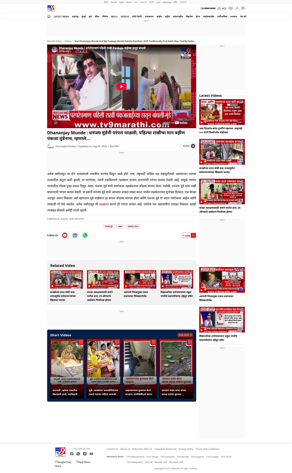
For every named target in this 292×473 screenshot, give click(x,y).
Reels (114, 16)
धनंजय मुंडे (109, 226)
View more (184, 334)
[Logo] (50, 8)
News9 (114, 2)
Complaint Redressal (165, 448)
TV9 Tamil (226, 456)
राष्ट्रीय (167, 16)
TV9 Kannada (167, 456)
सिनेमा (105, 16)
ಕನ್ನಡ (121, 2)
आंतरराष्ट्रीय (178, 16)
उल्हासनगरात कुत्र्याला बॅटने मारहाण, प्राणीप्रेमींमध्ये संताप (138, 392)
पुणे (90, 16)
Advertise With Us (142, 448)
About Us (125, 448)
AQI (224, 8)
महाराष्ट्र (75, 16)
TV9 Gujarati (197, 456)
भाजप (120, 226)
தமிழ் (158, 2)
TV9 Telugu (152, 456)
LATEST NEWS (61, 16)
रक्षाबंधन (104, 204)
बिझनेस (189, 16)
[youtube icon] (65, 235)
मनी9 (175, 2)
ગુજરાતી (143, 2)
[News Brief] (208, 8)
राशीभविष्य (222, 16)
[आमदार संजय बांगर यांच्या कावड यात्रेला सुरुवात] (176, 369)
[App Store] (85, 464)
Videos (125, 16)
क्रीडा (97, 16)
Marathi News (54, 41)
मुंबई (84, 16)
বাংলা (135, 2)
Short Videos (60, 335)
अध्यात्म (233, 16)
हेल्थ (198, 16)
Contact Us (112, 448)
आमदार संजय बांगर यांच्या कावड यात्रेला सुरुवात (174, 392)
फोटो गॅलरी (137, 16)
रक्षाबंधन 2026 (133, 226)
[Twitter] (78, 454)
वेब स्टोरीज (245, 16)
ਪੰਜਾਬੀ (151, 2)
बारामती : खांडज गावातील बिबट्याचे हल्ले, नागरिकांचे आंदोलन (65, 392)
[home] (49, 16)
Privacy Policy (186, 448)
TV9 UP (149, 462)
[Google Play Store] (64, 464)
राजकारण (149, 16)
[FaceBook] (71, 454)
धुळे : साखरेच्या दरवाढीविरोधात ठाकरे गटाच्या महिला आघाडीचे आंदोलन (103, 392)
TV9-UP (183, 2)
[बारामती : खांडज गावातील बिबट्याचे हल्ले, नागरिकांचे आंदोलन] (67, 369)
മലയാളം (167, 2)
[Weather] (219, 8)
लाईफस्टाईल (208, 16)
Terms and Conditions (207, 448)
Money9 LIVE (176, 462)
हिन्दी (106, 2)
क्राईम (159, 16)
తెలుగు (129, 2)
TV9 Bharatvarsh (135, 456)
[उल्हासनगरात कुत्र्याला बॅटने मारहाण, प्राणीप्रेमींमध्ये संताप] (140, 369)
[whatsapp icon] (85, 235)
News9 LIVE (161, 462)
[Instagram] (85, 454)
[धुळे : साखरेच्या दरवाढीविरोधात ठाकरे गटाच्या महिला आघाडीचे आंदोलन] (103, 369)
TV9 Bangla (182, 456)
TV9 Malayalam (134, 462)
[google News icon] (75, 235)
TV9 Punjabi (212, 456)
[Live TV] (229, 8)
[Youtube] (91, 454)
